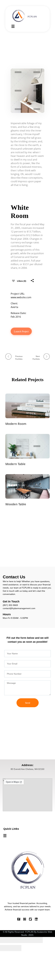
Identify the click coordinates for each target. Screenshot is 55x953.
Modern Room (15, 424)
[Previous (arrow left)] (5, 948)
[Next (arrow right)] (16, 948)
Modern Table (15, 464)
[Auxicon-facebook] (18, 919)
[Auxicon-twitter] (30, 919)
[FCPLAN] (25, 15)
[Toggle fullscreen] (26, 940)
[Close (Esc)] (5, 940)
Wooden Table (15, 504)
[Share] (16, 940)
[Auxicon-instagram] (24, 919)
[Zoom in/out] (37, 940)
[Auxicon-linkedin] (36, 919)
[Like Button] (13, 281)
